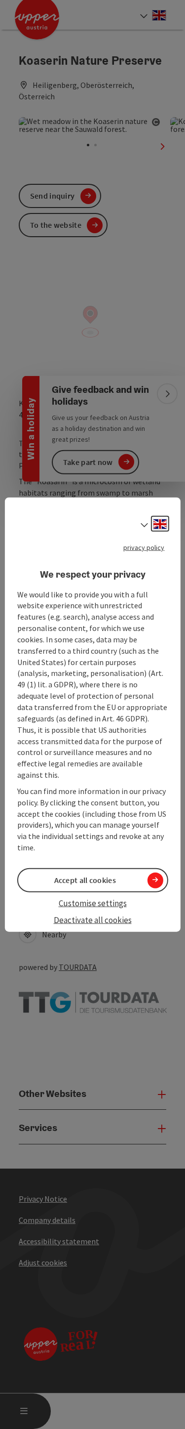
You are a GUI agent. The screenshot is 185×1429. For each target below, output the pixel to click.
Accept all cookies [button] (85, 880)
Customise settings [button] (93, 903)
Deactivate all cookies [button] (93, 920)
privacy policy (143, 547)
